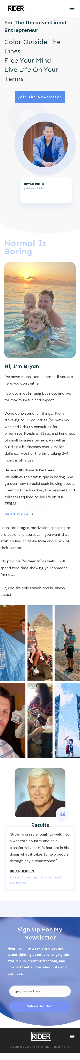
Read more (17, 514)
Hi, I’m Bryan (22, 366)
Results (40, 825)
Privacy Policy (61, 1046)
